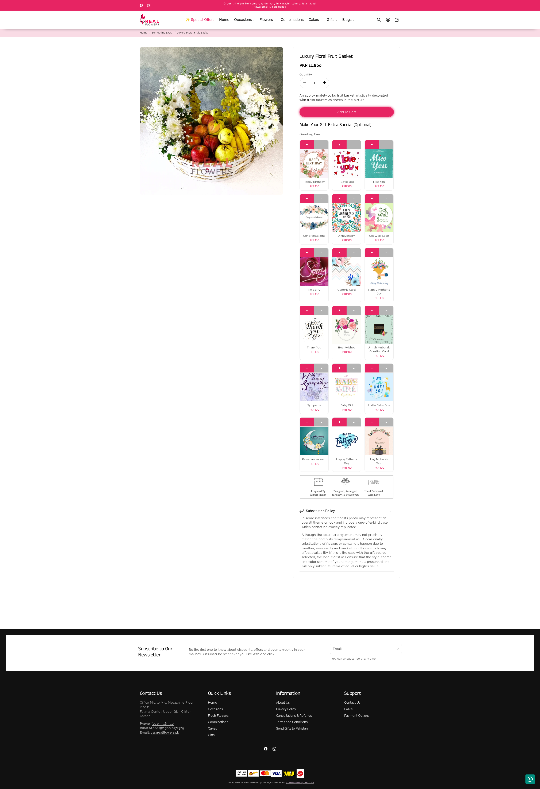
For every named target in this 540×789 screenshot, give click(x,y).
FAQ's (348, 709)
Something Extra (162, 32)
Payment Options (356, 715)
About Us (283, 702)
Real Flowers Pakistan (247, 782)
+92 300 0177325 (171, 728)
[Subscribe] (397, 649)
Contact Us (352, 702)
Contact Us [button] (151, 693)
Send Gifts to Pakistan (292, 728)
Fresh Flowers (218, 715)
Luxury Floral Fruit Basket (193, 32)
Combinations (218, 722)
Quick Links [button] (219, 693)
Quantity (306, 74)
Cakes (212, 728)
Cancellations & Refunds (294, 715)
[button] (244, 19)
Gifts (211, 735)
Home (143, 32)
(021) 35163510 (163, 724)
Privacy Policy (286, 709)
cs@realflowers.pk (165, 733)
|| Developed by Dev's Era (300, 782)
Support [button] (352, 693)
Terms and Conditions (292, 722)
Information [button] (288, 693)
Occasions (215, 709)
